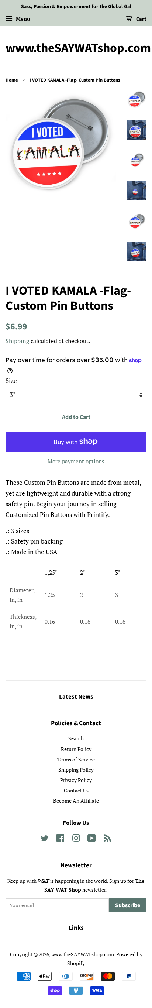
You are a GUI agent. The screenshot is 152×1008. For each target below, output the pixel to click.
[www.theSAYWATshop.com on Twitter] (45, 839)
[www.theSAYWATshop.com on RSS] (107, 839)
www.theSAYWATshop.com (76, 48)
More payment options (76, 461)
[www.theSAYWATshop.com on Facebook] (60, 839)
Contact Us (76, 790)
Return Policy (76, 748)
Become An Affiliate (76, 800)
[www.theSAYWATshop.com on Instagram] (76, 839)
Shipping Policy (76, 769)
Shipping (17, 341)
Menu (22, 18)
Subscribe (127, 905)
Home (12, 80)
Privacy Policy (76, 780)
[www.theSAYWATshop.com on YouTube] (91, 839)
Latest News (76, 696)
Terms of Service (76, 759)
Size (11, 380)
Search (76, 738)
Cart (140, 19)
